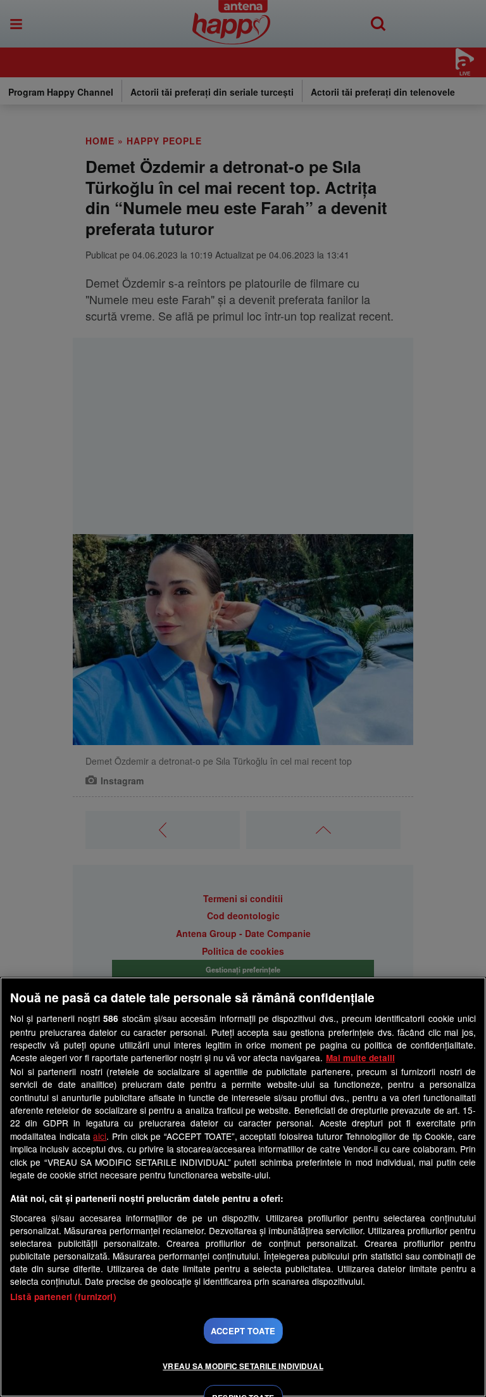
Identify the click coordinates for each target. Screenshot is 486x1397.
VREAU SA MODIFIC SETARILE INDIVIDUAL (243, 1366)
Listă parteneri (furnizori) (63, 1297)
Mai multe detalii (360, 1058)
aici (99, 1136)
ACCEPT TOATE (243, 1331)
